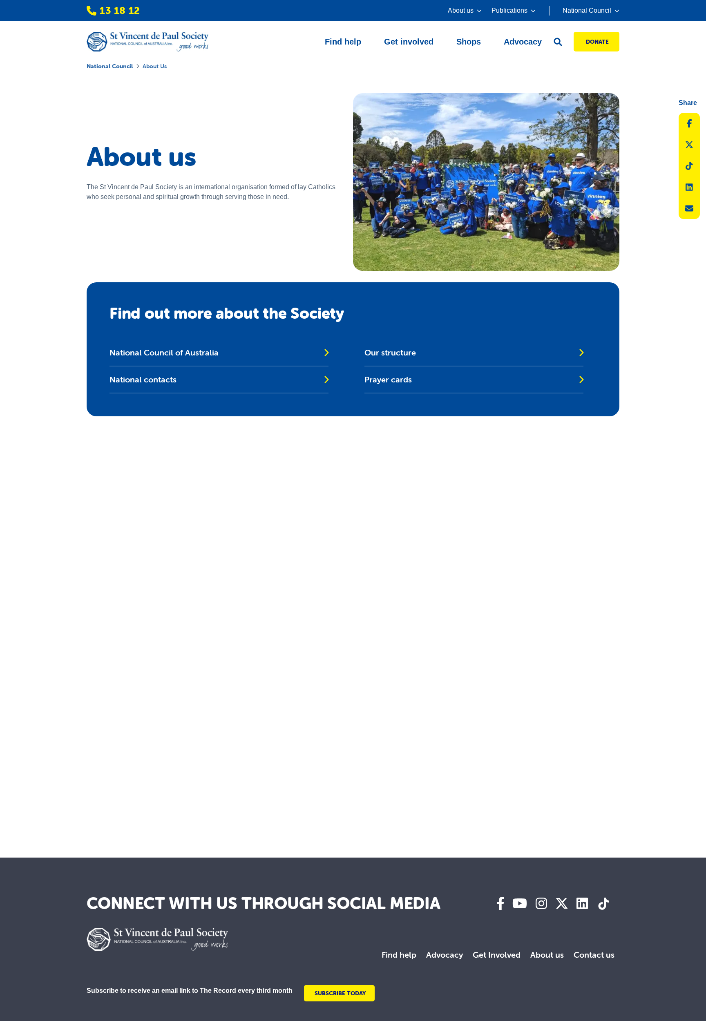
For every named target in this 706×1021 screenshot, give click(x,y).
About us (547, 955)
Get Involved (497, 955)
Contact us (594, 955)
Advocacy (444, 955)
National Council (110, 66)
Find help (399, 955)
